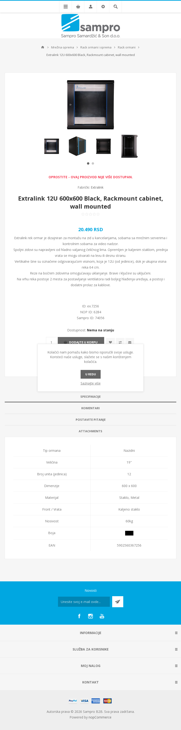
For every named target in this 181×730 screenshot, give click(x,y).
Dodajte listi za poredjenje (120, 342)
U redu (90, 374)
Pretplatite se (117, 601)
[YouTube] (102, 616)
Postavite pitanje (91, 419)
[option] (52, 146)
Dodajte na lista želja (110, 342)
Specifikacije (90, 396)
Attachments (90, 431)
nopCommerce (100, 717)
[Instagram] (90, 616)
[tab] (90, 396)
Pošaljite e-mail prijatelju (129, 342)
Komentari (90, 408)
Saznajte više (91, 383)
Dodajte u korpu (83, 342)
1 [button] (88, 163)
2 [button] (93, 163)
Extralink (97, 187)
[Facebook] (79, 616)
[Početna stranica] (42, 47)
